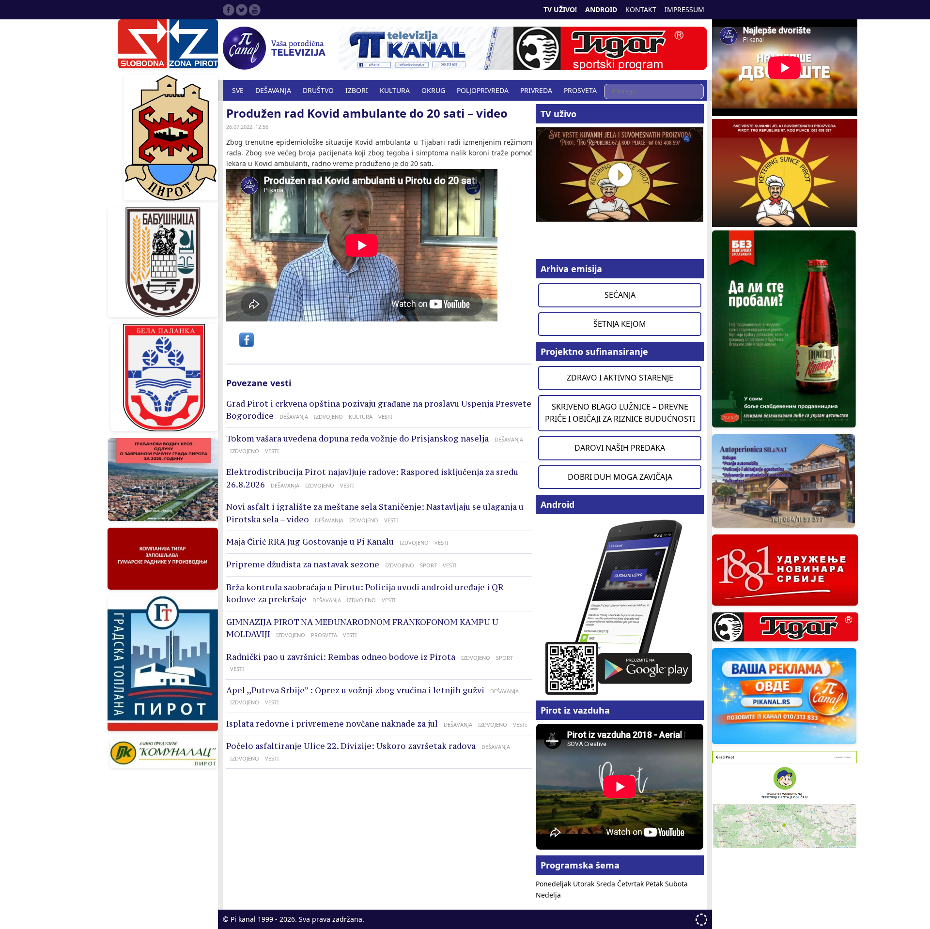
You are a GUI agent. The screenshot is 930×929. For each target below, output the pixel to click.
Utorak (584, 883)
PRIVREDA (536, 90)
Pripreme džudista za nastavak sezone (302, 564)
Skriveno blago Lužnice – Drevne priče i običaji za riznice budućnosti (620, 413)
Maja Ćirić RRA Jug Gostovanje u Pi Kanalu (310, 541)
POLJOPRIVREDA (483, 90)
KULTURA (395, 90)
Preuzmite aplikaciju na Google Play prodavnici (620, 606)
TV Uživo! (560, 9)
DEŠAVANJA (273, 90)
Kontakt (640, 9)
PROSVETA (580, 90)
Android (601, 9)
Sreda (606, 883)
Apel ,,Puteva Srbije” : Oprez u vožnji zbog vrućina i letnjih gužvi (355, 690)
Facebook (228, 9)
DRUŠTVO (318, 90)
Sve (238, 90)
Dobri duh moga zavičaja (620, 477)
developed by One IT (701, 920)
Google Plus (255, 9)
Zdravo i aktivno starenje (620, 377)
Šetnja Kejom (619, 324)
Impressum (684, 9)
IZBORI (356, 90)
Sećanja (620, 294)
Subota (676, 883)
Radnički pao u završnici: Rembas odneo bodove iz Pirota (340, 657)
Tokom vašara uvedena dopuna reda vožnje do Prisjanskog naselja (357, 438)
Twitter (242, 9)
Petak (655, 883)
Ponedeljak (554, 883)
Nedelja (548, 894)
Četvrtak (631, 883)
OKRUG (433, 90)
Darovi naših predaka (619, 447)
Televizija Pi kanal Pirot (276, 48)
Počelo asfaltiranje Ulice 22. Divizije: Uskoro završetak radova (351, 746)
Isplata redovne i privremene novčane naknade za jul (332, 723)
